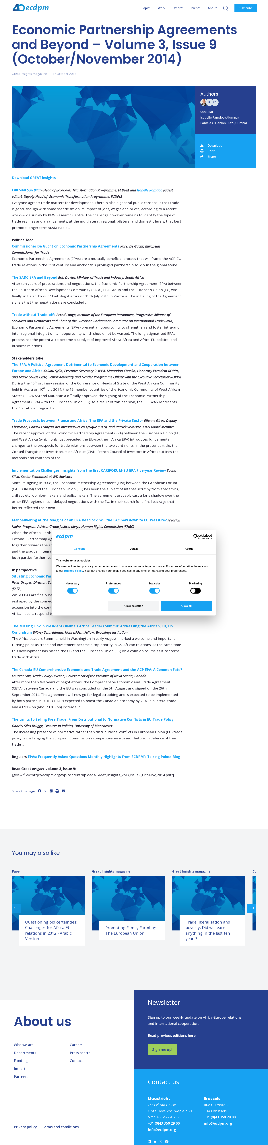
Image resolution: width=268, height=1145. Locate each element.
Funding (21, 1060)
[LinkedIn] (51, 791)
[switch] (113, 591)
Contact (76, 1060)
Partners (21, 1076)
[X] (45, 791)
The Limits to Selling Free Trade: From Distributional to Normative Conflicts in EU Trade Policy (93, 719)
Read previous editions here (172, 1035)
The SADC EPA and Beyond (34, 277)
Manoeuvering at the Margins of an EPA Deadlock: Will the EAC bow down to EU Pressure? (89, 520)
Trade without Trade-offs (33, 314)
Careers (76, 1044)
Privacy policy (25, 1127)
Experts (178, 8)
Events (196, 8)
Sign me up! (162, 1049)
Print (211, 151)
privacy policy (73, 570)
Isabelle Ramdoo (149, 190)
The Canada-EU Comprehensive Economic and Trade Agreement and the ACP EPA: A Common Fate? (97, 669)
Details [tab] (134, 548)
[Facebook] (39, 791)
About (212, 8)
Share (212, 156)
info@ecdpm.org (162, 1129)
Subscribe (246, 8)
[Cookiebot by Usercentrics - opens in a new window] (196, 536)
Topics (146, 8)
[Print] (57, 791)
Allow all (186, 605)
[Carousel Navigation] (134, 908)
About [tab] (189, 548)
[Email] (63, 791)
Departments (25, 1052)
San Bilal (206, 112)
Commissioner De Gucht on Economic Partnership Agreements (65, 246)
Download (215, 145)
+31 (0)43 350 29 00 (164, 1123)
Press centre (80, 1052)
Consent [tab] (79, 548)
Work (161, 8)
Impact (20, 1068)
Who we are (24, 1044)
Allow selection (133, 605)
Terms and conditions (60, 1127)
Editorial (19, 190)
